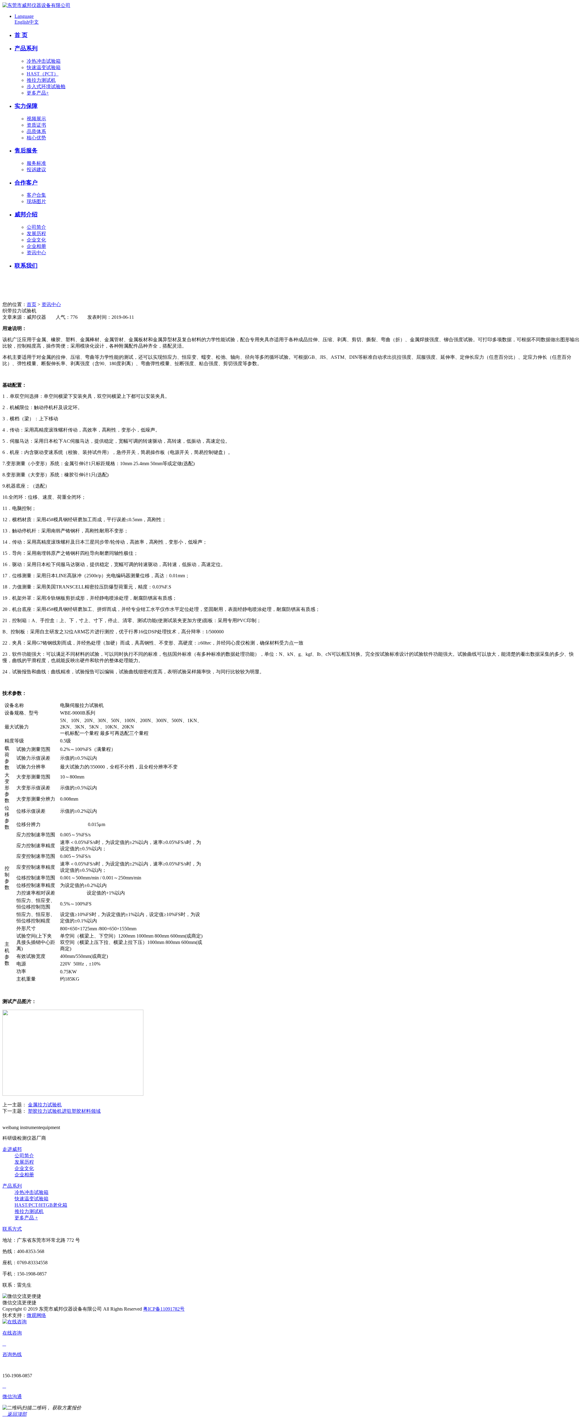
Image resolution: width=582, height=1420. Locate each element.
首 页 (21, 35)
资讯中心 (36, 252)
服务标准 (36, 163)
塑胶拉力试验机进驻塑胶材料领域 (64, 1111)
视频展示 (36, 118)
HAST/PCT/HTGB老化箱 (41, 1205)
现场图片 (36, 201)
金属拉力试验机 (45, 1104)
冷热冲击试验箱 (44, 61)
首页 (31, 304)
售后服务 (26, 150)
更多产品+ (38, 92)
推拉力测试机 (41, 80)
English (22, 22)
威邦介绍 (26, 214)
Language (24, 16)
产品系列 (26, 48)
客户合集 (36, 195)
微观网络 (36, 1315)
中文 (34, 22)
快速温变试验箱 (44, 67)
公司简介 (36, 227)
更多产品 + (26, 1217)
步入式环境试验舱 (46, 86)
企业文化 (36, 239)
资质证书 (36, 125)
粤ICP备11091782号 (164, 1309)
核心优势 (36, 137)
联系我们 (26, 265)
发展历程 (36, 233)
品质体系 (36, 131)
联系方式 (12, 1229)
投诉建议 (36, 169)
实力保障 (26, 106)
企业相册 (36, 246)
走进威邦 (12, 1149)
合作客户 (26, 182)
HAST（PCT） (43, 73)
